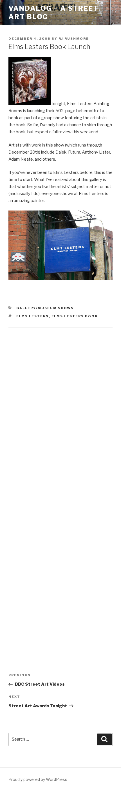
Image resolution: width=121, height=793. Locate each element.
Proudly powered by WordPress (37, 779)
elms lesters (32, 316)
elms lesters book (74, 316)
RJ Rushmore (74, 39)
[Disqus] (60, 406)
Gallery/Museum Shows (45, 308)
